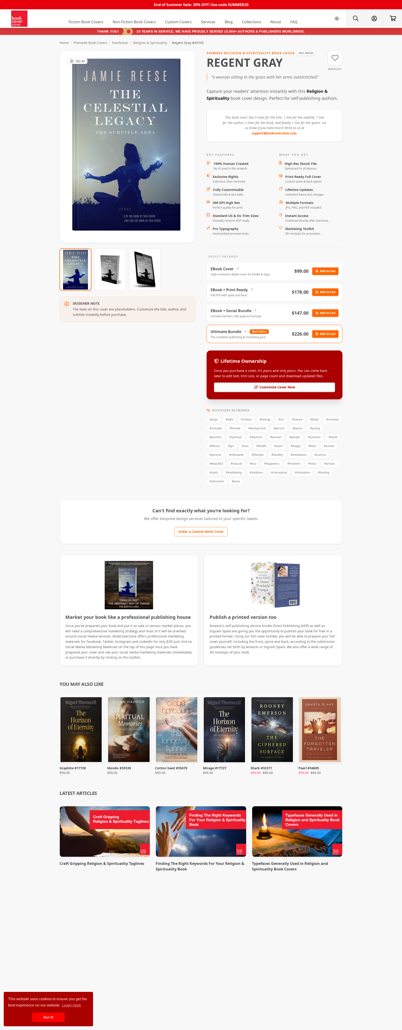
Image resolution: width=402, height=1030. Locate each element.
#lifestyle (258, 455)
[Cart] (392, 18)
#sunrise (320, 455)
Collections (251, 21)
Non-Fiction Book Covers (134, 21)
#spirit (214, 472)
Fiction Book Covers (86, 21)
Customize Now (130, 146)
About (275, 21)
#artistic (329, 464)
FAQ (294, 21)
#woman (275, 437)
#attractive (217, 481)
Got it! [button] (49, 1017)
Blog (229, 21)
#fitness (215, 446)
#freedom (293, 464)
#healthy (277, 455)
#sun (245, 446)
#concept (216, 428)
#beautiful (216, 464)
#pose (236, 481)
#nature (297, 419)
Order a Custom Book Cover (201, 531)
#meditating (234, 472)
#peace (297, 428)
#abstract (256, 437)
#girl (231, 446)
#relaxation (302, 472)
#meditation (299, 455)
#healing (323, 472)
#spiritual (235, 437)
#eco (253, 464)
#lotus (312, 464)
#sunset (329, 446)
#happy (296, 446)
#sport (278, 446)
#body (314, 419)
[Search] (355, 18)
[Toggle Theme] (337, 18)
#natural (236, 464)
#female (235, 428)
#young (315, 428)
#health (261, 446)
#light (229, 419)
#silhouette (236, 455)
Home (64, 42)
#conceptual (279, 472)
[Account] (374, 18)
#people (294, 437)
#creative (332, 419)
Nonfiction (120, 42)
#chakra (246, 419)
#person (279, 428)
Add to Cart (327, 271)
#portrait (215, 455)
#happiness (271, 464)
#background (257, 428)
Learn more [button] (71, 1005)
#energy (265, 419)
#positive (215, 437)
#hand (333, 437)
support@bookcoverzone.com (274, 133)
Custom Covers (178, 21)
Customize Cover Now (277, 387)
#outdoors (256, 472)
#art (281, 419)
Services (208, 21)
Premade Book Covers (90, 42)
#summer (314, 437)
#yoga (214, 419)
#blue (312, 446)
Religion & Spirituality (150, 42)
